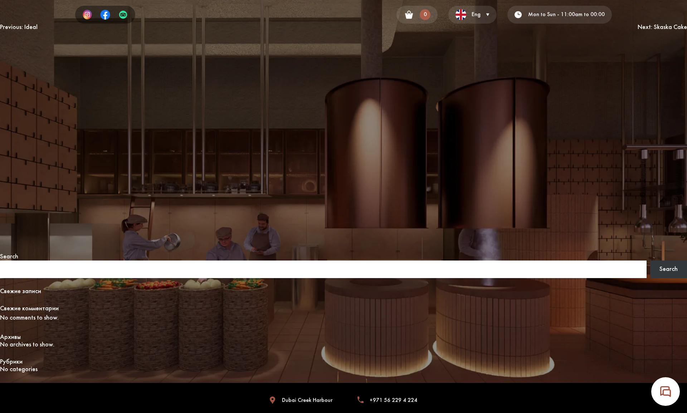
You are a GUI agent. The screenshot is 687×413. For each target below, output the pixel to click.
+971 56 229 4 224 (393, 400)
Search (9, 257)
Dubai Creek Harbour (307, 400)
